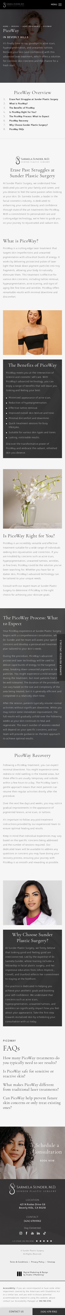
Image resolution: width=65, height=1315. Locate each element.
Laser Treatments (31, 26)
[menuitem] (21, 1233)
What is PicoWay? (18, 103)
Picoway (47, 26)
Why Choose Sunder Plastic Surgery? (28, 125)
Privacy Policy (37, 1262)
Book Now (47, 1160)
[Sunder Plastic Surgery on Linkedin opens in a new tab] (38, 1233)
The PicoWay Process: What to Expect (29, 116)
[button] (60, 5)
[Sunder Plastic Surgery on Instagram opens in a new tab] (20, 1233)
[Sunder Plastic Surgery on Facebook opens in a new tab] (26, 1233)
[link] (32, 1221)
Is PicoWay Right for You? (22, 112)
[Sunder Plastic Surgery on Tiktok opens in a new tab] (44, 1233)
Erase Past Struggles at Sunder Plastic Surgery (33, 99)
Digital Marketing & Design (35, 1273)
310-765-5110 (45, 1301)
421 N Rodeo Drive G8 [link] (32, 1206)
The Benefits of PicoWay (22, 108)
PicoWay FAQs (16, 129)
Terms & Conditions (19, 1262)
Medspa (15, 26)
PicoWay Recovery (18, 120)
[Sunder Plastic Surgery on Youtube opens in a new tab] (32, 1233)
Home (5, 26)
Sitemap (51, 1262)
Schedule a (47, 1149)
